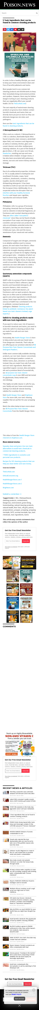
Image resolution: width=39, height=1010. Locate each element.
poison (30, 508)
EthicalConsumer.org (10, 476)
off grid (25, 508)
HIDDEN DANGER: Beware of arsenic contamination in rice (21, 832)
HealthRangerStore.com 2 (12, 484)
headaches (7, 153)
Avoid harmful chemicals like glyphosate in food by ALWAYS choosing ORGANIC (23, 919)
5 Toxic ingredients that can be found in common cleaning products (22, 815)
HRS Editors (15, 26)
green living (26, 503)
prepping (24, 510)
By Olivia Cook (20, 856)
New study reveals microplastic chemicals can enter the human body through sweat (22, 862)
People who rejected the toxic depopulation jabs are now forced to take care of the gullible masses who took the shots (22, 842)
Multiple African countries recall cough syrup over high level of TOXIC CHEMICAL (22, 890)
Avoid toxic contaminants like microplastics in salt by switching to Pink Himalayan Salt (23, 966)
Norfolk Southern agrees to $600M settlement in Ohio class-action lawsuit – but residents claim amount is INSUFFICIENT (23, 929)
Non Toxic (17, 508)
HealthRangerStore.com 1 (12, 480)
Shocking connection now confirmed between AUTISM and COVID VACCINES (22, 792)
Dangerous (7, 503)
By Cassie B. (20, 847)
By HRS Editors (20, 818)
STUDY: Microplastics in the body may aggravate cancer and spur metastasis (22, 808)
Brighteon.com (8, 488)
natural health (8, 508)
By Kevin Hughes (21, 934)
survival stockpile (21, 512)
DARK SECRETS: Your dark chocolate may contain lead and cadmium (23, 938)
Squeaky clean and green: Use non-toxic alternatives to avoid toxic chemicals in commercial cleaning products (18, 448)
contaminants (22, 500)
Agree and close (19, 998)
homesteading (8, 505)
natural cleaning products (23, 505)
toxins (26, 515)
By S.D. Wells (20, 795)
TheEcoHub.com (20, 103)
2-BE (16, 498)
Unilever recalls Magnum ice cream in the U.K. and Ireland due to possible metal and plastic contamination (22, 852)
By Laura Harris (20, 811)
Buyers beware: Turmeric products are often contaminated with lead (22, 946)
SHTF (12, 512)
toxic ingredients (17, 515)
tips (29, 512)
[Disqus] (19, 654)
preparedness (8, 510)
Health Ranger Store (22, 338)
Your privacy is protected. (11, 546)
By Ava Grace (20, 877)
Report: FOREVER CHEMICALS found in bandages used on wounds (22, 882)
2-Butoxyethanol (25, 498)
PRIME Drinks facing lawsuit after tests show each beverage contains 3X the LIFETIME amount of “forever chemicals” (23, 824)
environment (16, 503)
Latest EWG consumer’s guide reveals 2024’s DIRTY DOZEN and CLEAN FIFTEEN (23, 800)
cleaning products (9, 500)
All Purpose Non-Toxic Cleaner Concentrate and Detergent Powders (19, 347)
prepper (17, 510)
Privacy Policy (16, 994)
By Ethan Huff (20, 828)
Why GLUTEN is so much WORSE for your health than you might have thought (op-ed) (23, 911)
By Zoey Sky (20, 803)
